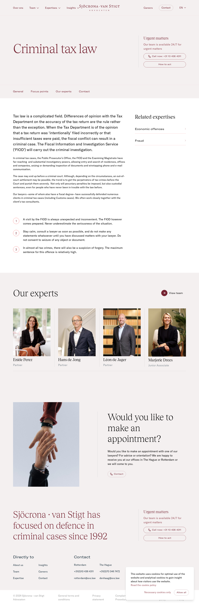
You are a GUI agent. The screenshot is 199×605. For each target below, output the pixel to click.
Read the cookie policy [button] (143, 585)
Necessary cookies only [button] (157, 592)
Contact (166, 7)
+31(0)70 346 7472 (110, 571)
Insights (71, 7)
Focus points (39, 91)
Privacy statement (98, 597)
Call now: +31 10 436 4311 (166, 56)
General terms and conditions (68, 597)
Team (32, 7)
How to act (164, 64)
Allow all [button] (181, 592)
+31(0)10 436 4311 (84, 571)
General (18, 91)
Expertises (51, 7)
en (181, 7)
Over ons (18, 7)
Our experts (64, 91)
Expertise (19, 37)
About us (18, 565)
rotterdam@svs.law (85, 578)
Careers (148, 7)
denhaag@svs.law (110, 578)
